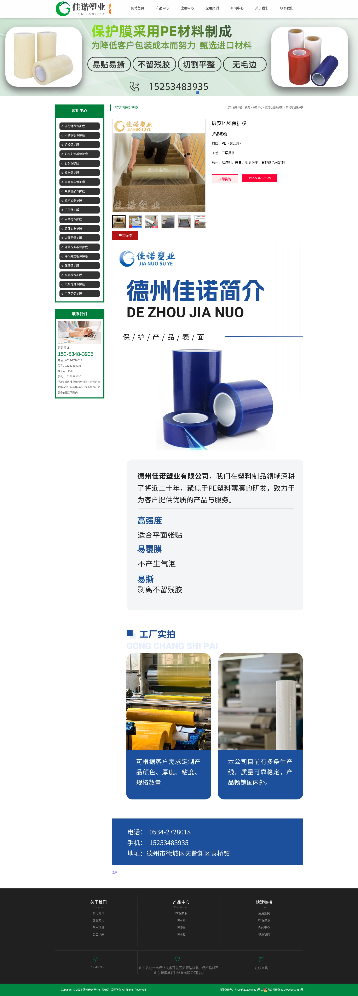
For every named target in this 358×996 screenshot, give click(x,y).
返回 (114, 872)
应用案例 (264, 913)
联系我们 (264, 934)
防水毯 (181, 934)
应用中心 (257, 107)
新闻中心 (264, 927)
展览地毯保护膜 (274, 107)
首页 (247, 107)
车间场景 (98, 927)
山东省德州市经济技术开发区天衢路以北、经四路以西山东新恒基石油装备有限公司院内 (179, 970)
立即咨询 (224, 179)
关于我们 (98, 902)
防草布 (181, 920)
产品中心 (181, 902)
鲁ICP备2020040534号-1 (248, 989)
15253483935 (96, 967)
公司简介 (98, 913)
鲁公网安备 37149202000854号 (285, 989)
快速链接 (264, 902)
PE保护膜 (181, 913)
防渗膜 (181, 927)
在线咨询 (261, 968)
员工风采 (98, 934)
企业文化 (98, 920)
